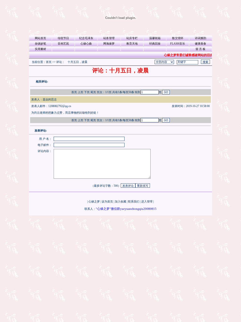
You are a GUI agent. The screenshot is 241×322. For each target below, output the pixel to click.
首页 (49, 62)
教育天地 (132, 43)
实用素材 (40, 49)
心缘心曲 (86, 43)
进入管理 (147, 201)
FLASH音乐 (177, 43)
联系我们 (133, 201)
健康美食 (200, 43)
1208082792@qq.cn (59, 106)
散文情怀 (177, 38)
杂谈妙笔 (40, 43)
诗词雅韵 (200, 38)
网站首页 (40, 38)
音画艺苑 (63, 43)
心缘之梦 (94, 201)
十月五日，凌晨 (77, 62)
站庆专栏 (132, 38)
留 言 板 (200, 49)
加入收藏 (120, 201)
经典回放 (155, 43)
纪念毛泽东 (86, 38)
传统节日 (63, 38)
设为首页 (107, 201)
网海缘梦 (109, 43)
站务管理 (109, 38)
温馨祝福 (155, 38)
